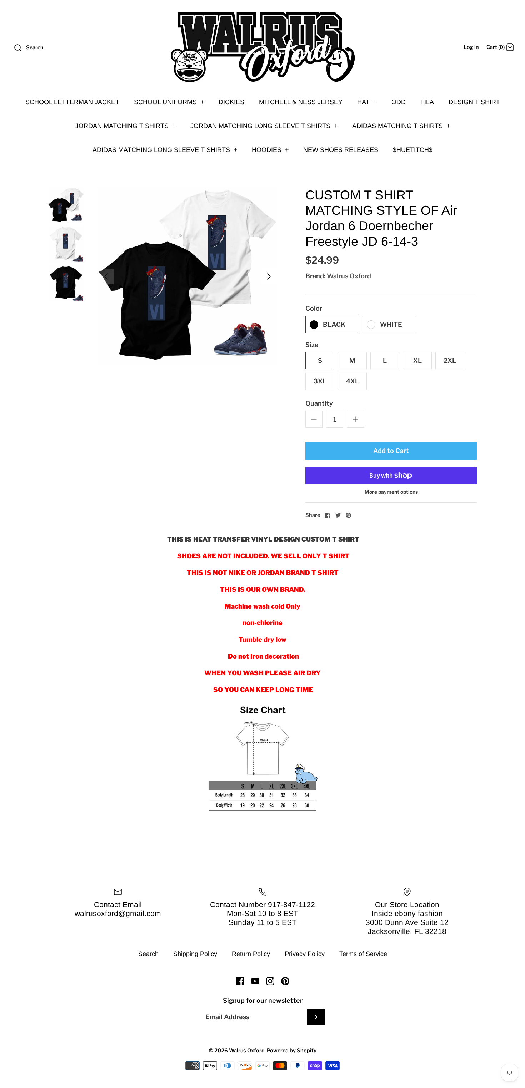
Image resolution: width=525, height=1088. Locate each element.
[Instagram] (270, 981)
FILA (427, 102)
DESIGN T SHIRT (474, 102)
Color (313, 308)
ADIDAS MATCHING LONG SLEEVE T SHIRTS (165, 149)
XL (417, 360)
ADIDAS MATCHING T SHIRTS (401, 125)
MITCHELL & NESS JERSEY (300, 102)
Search (148, 953)
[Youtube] (255, 981)
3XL (320, 381)
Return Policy (251, 953)
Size (312, 345)
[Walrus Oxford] (262, 47)
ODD (398, 102)
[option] (187, 276)
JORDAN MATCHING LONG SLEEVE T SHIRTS (264, 125)
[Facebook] (240, 981)
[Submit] (316, 1017)
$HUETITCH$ (412, 149)
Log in (471, 47)
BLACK (334, 324)
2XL (450, 360)
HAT (367, 102)
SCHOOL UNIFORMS (169, 102)
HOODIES (270, 149)
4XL (352, 381)
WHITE (391, 324)
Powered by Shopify (291, 1050)
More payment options (391, 492)
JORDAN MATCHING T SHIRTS (125, 125)
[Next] (269, 276)
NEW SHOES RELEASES (340, 149)
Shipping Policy (195, 953)
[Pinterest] (285, 981)
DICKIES (231, 102)
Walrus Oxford (349, 276)
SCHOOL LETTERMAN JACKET (72, 102)
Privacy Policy (305, 953)
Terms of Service (363, 953)
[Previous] (106, 276)
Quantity (319, 403)
